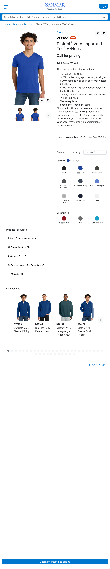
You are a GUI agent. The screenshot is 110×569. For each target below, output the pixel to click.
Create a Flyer (16, 256)
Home (6, 24)
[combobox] (95, 152)
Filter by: (77, 152)
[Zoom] (48, 100)
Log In (103, 6)
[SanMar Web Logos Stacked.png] (55, 6)
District (28, 24)
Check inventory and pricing (55, 561)
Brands (17, 24)
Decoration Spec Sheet (21, 247)
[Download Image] (41, 100)
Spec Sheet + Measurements (23, 238)
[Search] (104, 17)
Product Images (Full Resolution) (26, 265)
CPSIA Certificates (19, 274)
